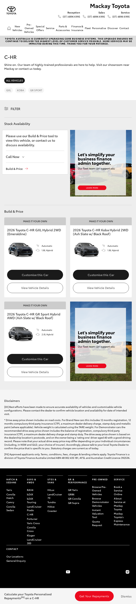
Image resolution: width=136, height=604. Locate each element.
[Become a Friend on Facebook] (8, 572)
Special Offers (40, 28)
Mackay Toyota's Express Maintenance (122, 519)
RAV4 (30, 490)
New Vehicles (17, 28)
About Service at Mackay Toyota (119, 504)
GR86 (71, 494)
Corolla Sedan (10, 508)
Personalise (99, 28)
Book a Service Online (118, 490)
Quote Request (97, 523)
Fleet (88, 28)
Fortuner (32, 519)
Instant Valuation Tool (98, 513)
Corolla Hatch (10, 496)
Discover (112, 28)
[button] (17, 169)
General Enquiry (16, 560)
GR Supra (73, 503)
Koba (20, 90)
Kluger (31, 535)
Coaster (52, 511)
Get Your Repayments (94, 596)
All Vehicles (14, 80)
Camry (10, 502)
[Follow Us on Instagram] (127, 572)
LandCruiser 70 (54, 496)
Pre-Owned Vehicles (29, 28)
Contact (124, 28)
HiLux (50, 490)
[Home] (9, 28)
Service (50, 28)
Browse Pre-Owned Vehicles (99, 490)
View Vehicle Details (35, 288)
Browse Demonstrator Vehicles (100, 502)
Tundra (51, 502)
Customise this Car (35, 275)
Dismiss (126, 596)
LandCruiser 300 (34, 541)
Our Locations (14, 556)
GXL (8, 90)
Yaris (9, 490)
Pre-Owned (100, 479)
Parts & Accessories (63, 28)
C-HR (30, 514)
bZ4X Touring (31, 500)
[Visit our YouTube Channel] (68, 572)
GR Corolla (74, 498)
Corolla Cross (31, 529)
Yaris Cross (33, 523)
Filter (15, 108)
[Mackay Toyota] (11, 10)
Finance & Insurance (77, 28)
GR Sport (36, 90)
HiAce (51, 506)
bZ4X (30, 494)
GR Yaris (73, 490)
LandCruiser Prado (34, 508)
